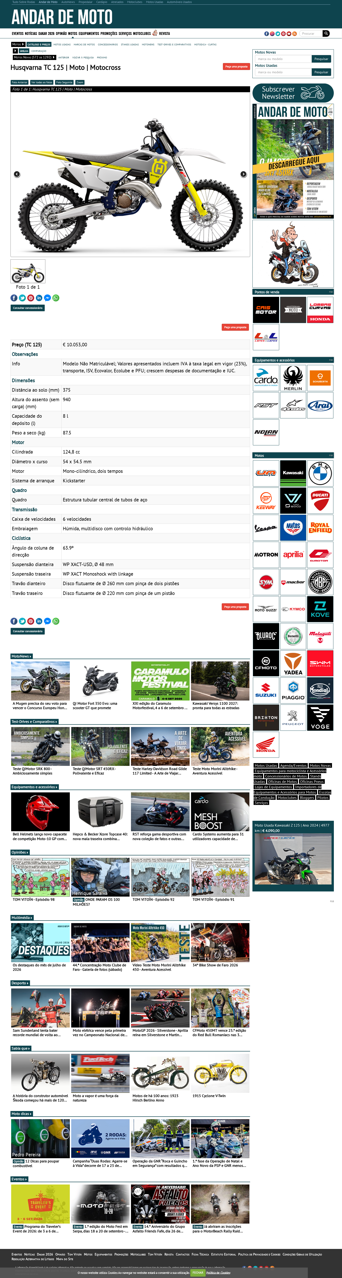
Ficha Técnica (200, 1254)
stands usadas (130, 44)
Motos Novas (320, 765)
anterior (63, 57)
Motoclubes (142, 33)
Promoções (109, 33)
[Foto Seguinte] (202, 174)
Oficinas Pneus (312, 781)
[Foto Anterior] (58, 174)
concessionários (108, 44)
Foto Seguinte (64, 82)
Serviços (261, 802)
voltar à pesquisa (83, 57)
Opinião (61, 33)
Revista (164, 33)
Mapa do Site (64, 1259)
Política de (218, 1273)
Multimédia (21, 917)
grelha (24, 51)
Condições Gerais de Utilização (302, 1254)
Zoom (80, 82)
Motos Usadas (266, 765)
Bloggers (307, 797)
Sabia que (19, 1048)
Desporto (19, 983)
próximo (102, 57)
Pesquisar (321, 59)
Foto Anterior (19, 82)
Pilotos (323, 797)
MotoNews (20, 656)
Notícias (29, 1254)
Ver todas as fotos (41, 82)
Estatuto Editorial (223, 1254)
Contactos (182, 1254)
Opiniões (19, 852)
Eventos (17, 33)
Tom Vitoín (74, 1254)
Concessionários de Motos (286, 776)
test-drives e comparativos (174, 44)
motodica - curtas (205, 44)
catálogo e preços (39, 44)
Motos (88, 1254)
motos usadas (62, 44)
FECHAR (198, 1273)
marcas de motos (84, 44)
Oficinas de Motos (282, 781)
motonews (148, 44)
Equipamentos (103, 1254)
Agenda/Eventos (293, 765)
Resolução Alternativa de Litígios (33, 1259)
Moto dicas (20, 1113)
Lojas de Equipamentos (273, 786)
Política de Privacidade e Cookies (259, 1254)
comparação (38, 51)
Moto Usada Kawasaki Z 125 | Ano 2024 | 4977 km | (292, 828)
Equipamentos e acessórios (33, 786)
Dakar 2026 (46, 33)
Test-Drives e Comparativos (33, 721)
